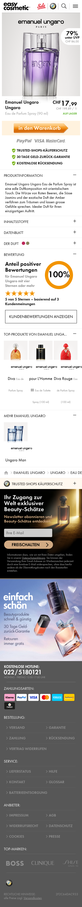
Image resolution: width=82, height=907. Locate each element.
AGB (52, 815)
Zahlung (17, 738)
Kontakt (17, 782)
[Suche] (63, 6)
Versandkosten (33, 898)
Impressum (19, 815)
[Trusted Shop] (53, 6)
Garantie (57, 727)
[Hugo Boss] (15, 863)
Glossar (56, 782)
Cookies (16, 836)
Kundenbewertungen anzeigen (41, 316)
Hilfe (53, 771)
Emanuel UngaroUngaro (22, 104)
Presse (54, 836)
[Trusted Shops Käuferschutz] (9, 883)
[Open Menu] (17, 6)
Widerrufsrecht (23, 826)
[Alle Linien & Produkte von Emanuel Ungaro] (41, 23)
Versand (17, 727)
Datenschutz (61, 826)
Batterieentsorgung (28, 792)
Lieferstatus (20, 771)
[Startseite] (6, 472)
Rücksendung (62, 738)
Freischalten (26, 544)
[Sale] (41, 6)
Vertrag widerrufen (28, 749)
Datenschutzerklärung (33, 558)
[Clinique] (43, 863)
